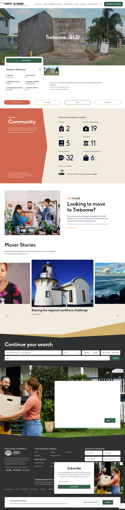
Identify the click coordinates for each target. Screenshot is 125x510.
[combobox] (33, 352)
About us (38, 4)
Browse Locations (113, 4)
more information (90, 502)
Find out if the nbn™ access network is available (82, 174)
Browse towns (39, 466)
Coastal (86, 352)
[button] (8, 315)
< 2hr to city (106, 352)
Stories (76, 4)
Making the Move (55, 455)
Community (17, 102)
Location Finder (39, 463)
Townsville (9, 77)
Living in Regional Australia (52, 4)
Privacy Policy (34, 489)
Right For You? (40, 459)
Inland (95, 352)
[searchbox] (31, 358)
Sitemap (17, 489)
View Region (26, 60)
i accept (108, 502)
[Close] (118, 499)
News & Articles (92, 4)
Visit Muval (71, 228)
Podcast (83, 4)
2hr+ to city (115, 352)
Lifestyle (52, 452)
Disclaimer (25, 489)
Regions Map (68, 4)
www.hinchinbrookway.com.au (60, 87)
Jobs (77, 102)
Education (107, 102)
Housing (47, 102)
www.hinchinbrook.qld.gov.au (59, 89)
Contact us (43, 489)
